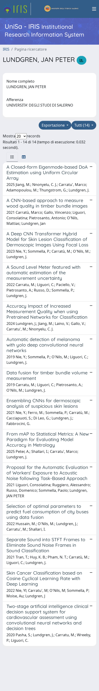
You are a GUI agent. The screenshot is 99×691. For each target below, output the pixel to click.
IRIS (6, 49)
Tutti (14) (82, 125)
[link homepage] (17, 9)
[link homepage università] (61, 9)
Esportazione (54, 125)
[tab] (12, 157)
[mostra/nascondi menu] (94, 9)
